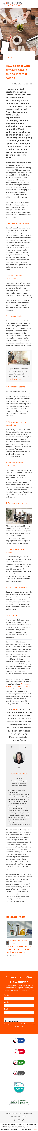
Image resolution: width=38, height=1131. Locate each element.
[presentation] (19, 929)
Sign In (8, 1113)
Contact (24, 1116)
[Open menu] (33, 3)
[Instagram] (23, 1120)
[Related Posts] (25, 747)
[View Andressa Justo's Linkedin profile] (19, 767)
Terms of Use (16, 1113)
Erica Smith (11, 955)
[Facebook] (14, 1120)
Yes (33, 1129)
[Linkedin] (19, 1120)
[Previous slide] (7, 943)
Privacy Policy (27, 1113)
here (15, 709)
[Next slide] (30, 943)
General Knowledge (14, 940)
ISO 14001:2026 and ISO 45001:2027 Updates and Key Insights (19, 949)
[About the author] (12, 747)
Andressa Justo (19, 773)
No (36, 1129)
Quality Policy (15, 1116)
